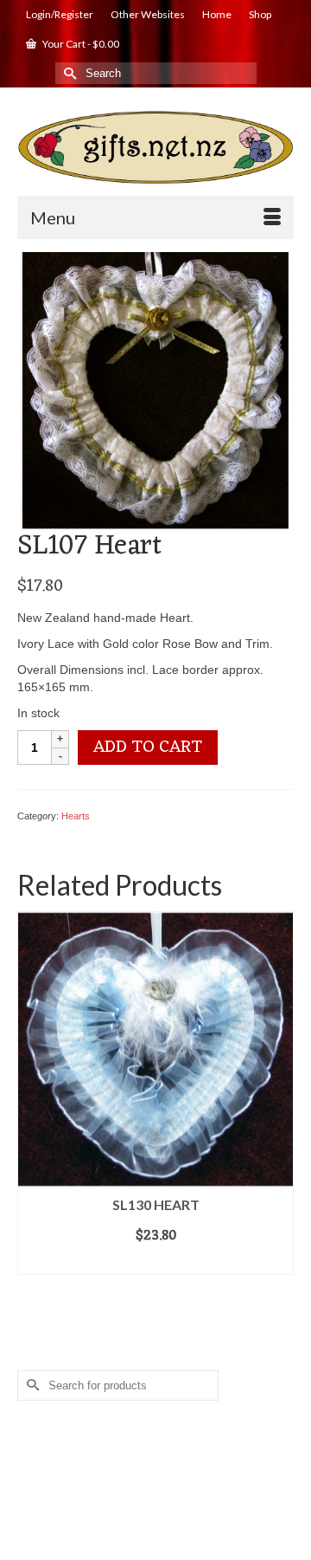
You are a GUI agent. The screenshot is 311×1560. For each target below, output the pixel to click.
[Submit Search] (68, 73)
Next (278, 1092)
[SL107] (155, 389)
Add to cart (147, 747)
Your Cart (80, 43)
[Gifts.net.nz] (155, 147)
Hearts (75, 816)
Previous (32, 1092)
